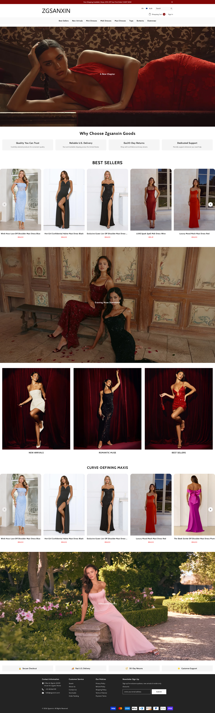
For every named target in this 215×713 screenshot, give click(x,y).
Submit (159, 692)
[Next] (210, 204)
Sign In (170, 14)
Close (172, 2)
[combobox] (162, 8)
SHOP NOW (127, 2)
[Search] (164, 8)
